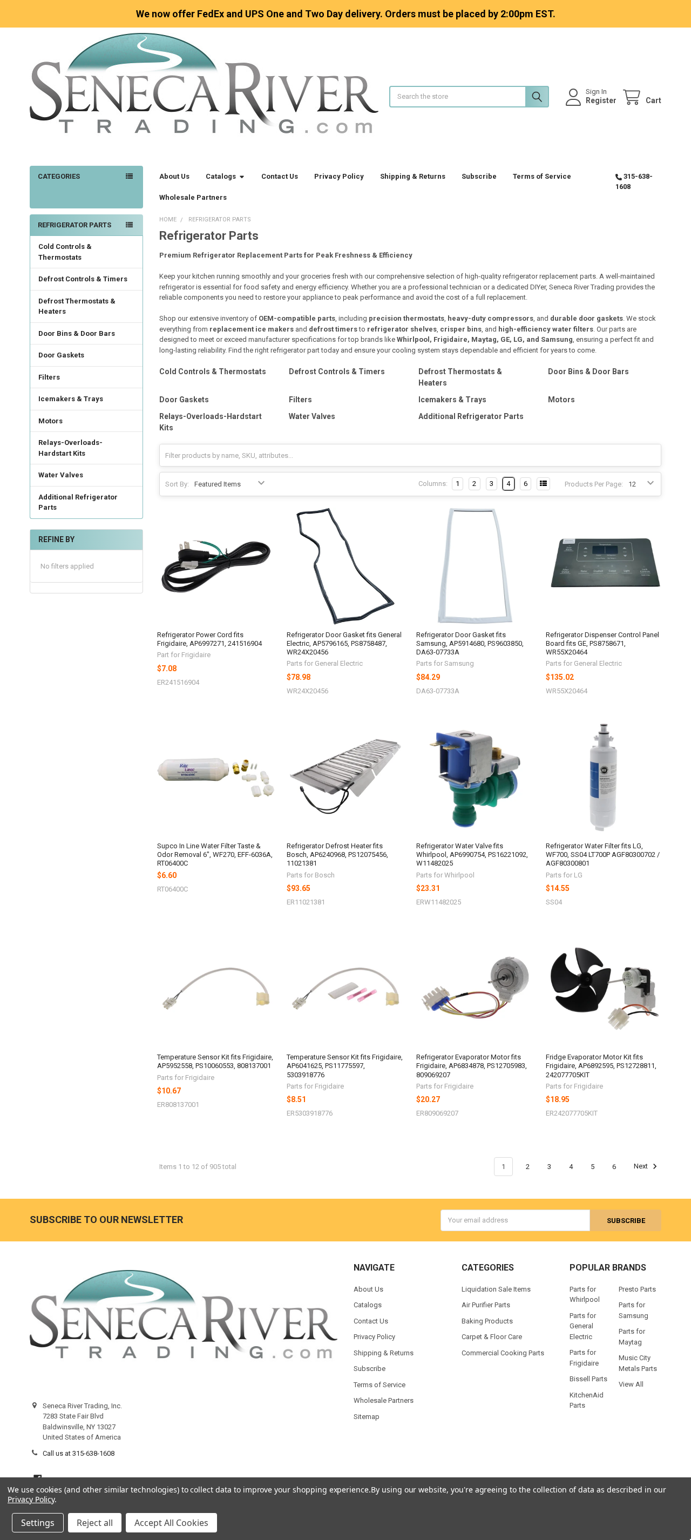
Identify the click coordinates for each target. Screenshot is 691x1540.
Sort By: (177, 484)
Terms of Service (542, 176)
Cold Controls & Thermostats (65, 251)
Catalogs (221, 176)
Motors (50, 421)
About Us (174, 176)
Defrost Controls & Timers (82, 279)
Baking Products (487, 1321)
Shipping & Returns (412, 176)
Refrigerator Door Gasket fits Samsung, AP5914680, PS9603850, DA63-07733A (470, 644)
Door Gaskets (61, 355)
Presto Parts (637, 1289)
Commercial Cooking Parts (503, 1353)
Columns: (433, 483)
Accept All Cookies (171, 1523)
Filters (49, 377)
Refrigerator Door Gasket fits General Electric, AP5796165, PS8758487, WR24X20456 (344, 644)
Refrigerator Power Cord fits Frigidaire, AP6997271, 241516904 (209, 639)
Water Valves (60, 475)
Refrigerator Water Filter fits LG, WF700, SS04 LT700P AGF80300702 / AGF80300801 (603, 855)
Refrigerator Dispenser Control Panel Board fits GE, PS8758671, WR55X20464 (602, 644)
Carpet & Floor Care (492, 1337)
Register (601, 100)
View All (631, 1384)
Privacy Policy (339, 176)
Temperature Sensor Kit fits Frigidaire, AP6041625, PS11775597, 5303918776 (345, 1066)
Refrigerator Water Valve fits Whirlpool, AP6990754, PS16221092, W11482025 (472, 855)
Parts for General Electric (583, 1326)
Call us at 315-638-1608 (78, 1453)
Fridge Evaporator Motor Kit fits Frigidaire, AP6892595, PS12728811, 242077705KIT (601, 1066)
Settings (38, 1523)
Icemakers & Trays (70, 399)
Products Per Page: (594, 484)
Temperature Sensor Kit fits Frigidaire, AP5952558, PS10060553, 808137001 (215, 1061)
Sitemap (367, 1417)
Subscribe (479, 176)
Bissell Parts (588, 1379)
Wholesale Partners (193, 197)
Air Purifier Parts (486, 1305)
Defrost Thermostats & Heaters (77, 306)
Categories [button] (59, 176)
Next (641, 1167)
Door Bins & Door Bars (76, 333)
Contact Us (279, 176)
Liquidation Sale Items (496, 1289)
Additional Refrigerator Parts (78, 502)
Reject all (95, 1523)
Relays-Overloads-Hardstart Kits (70, 447)
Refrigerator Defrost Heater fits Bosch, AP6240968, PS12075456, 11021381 (337, 855)
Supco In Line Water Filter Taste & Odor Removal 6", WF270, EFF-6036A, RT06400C (215, 855)
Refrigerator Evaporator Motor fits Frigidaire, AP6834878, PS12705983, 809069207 (471, 1066)
